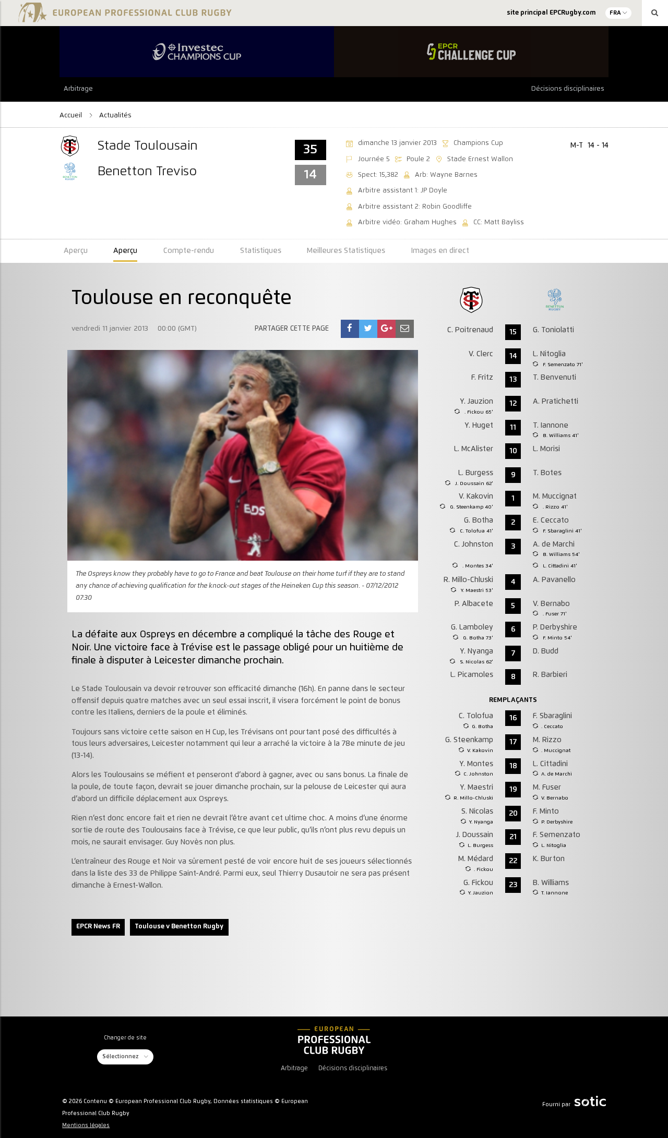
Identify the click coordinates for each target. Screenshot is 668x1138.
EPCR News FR (98, 926)
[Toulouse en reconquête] (349, 328)
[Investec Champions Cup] (196, 51)
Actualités (115, 115)
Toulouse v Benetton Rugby (179, 926)
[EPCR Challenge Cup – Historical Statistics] (471, 51)
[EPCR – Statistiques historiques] (334, 1040)
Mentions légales (86, 1125)
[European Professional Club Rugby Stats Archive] (123, 16)
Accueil (71, 115)
